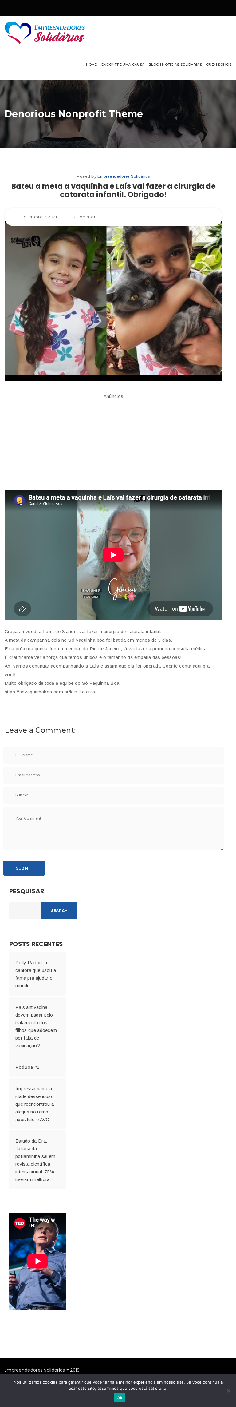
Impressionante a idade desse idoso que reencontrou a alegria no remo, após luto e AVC (34, 1104)
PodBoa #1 (27, 1067)
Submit (24, 868)
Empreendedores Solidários (123, 176)
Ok (119, 1397)
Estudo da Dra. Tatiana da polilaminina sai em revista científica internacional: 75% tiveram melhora (35, 1160)
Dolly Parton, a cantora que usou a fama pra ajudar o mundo (35, 974)
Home (91, 64)
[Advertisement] (113, 442)
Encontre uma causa (122, 64)
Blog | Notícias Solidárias (175, 64)
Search (59, 910)
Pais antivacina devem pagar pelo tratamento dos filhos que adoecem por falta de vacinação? (36, 1026)
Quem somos (218, 64)
